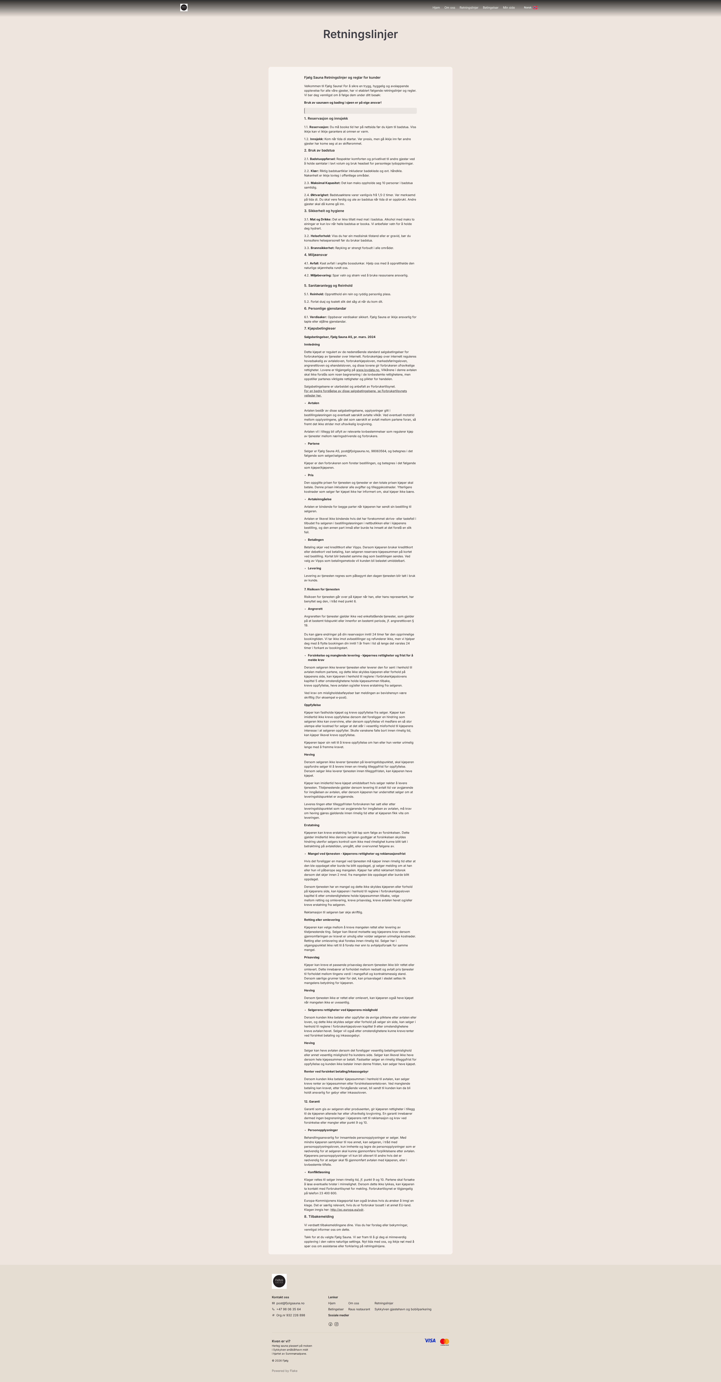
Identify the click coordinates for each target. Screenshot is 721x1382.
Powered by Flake (284, 1371)
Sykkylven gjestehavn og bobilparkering (403, 1309)
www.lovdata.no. (368, 370)
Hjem (436, 7)
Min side (509, 7)
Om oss (449, 7)
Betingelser (491, 7)
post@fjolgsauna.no (290, 1303)
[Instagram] (336, 1324)
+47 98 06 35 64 (288, 1309)
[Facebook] (330, 1324)
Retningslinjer (469, 7)
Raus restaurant (359, 1309)
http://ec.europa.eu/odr (347, 1210)
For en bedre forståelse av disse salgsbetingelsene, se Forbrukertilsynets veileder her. (355, 393)
